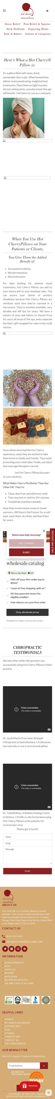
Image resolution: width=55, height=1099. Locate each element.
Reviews (9, 973)
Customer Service (15, 1043)
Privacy (9, 1019)
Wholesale (10, 976)
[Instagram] (18, 949)
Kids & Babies (13, 33)
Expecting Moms (38, 29)
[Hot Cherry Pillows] (27, 10)
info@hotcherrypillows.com (25, 942)
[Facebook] (12, 949)
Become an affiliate (16, 980)
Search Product (14, 962)
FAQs (7, 1030)
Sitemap (9, 1033)
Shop (7, 966)
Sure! (26, 552)
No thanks (26, 542)
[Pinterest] (24, 949)
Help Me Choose (52, 541)
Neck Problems (16, 29)
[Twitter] (5, 949)
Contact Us (11, 1040)
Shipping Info (12, 1026)
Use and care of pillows (19, 983)
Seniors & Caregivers (38, 33)
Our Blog (10, 969)
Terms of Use (12, 1036)
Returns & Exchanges (17, 1023)
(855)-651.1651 (15, 936)
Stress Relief (12, 24)
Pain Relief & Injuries (37, 24)
